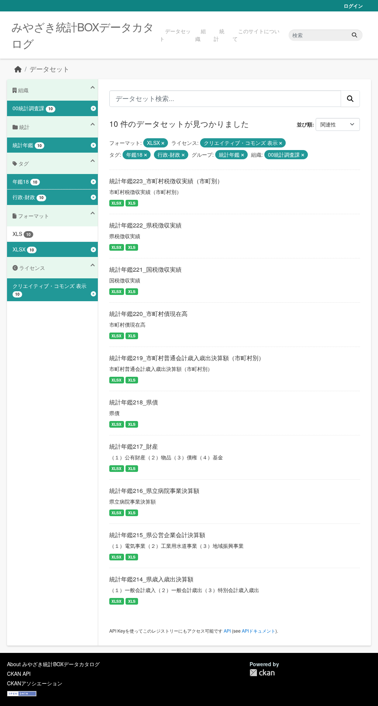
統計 (219, 34)
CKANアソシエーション (34, 683)
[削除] (162, 143)
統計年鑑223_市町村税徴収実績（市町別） (166, 181)
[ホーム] (18, 68)
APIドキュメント (258, 630)
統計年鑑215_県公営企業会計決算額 (157, 535)
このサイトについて (256, 34)
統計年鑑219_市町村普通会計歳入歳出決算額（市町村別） (186, 358)
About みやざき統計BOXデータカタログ (53, 664)
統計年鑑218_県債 (133, 402)
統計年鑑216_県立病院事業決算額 (154, 490)
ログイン (353, 5)
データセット (175, 34)
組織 (200, 34)
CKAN (262, 673)
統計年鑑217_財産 (133, 446)
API (227, 630)
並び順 (304, 124)
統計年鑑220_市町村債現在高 (148, 313)
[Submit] (354, 35)
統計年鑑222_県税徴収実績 (145, 225)
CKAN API (19, 673)
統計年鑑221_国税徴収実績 (145, 269)
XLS (131, 203)
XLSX (116, 203)
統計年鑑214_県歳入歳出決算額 (151, 579)
